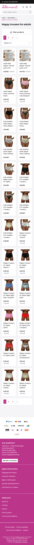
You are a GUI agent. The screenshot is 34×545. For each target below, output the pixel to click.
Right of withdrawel (9, 480)
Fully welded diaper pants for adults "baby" (8, 179)
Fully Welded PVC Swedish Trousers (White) (24, 207)
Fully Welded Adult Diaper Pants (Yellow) (24, 151)
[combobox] (15, 12)
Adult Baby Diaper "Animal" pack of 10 (8, 66)
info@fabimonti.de (12, 455)
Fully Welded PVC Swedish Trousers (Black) (24, 179)
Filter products (18, 32)
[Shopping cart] (27, 7)
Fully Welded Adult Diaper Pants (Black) (8, 123)
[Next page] (17, 38)
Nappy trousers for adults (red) (8, 354)
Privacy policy (7, 512)
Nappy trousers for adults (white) (8, 385)
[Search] (30, 12)
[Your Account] (23, 7)
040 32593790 (12, 452)
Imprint (4, 509)
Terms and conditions (9, 516)
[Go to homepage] (10, 7)
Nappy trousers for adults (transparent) (25, 355)
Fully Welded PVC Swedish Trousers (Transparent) (8, 207)
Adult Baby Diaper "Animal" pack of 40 (24, 66)
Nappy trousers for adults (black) (25, 265)
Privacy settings (22, 527)
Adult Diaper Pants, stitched (8, 93)
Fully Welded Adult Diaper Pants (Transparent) (24, 123)
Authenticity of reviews (10, 487)
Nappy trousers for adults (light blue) (25, 295)
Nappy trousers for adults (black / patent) (8, 265)
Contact (5, 505)
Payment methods (8, 476)
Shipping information (9, 473)
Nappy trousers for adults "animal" (25, 235)
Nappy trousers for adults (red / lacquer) (25, 325)
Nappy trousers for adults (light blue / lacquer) (8, 295)
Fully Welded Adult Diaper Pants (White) (8, 151)
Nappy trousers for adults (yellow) (25, 385)
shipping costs (20, 537)
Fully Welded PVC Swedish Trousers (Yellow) (7, 235)
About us (5, 502)
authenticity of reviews (21, 542)
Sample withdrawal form (10, 484)
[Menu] (30, 7)
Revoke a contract (10, 461)
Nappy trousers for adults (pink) (8, 325)
